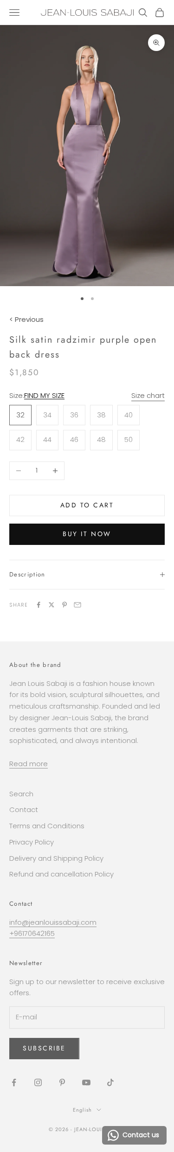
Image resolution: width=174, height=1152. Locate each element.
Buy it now (87, 533)
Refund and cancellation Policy (61, 874)
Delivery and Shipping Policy (56, 858)
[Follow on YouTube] (86, 1082)
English (82, 1110)
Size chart (148, 395)
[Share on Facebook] (38, 604)
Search (21, 794)
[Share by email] (77, 604)
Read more (28, 763)
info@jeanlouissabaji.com (53, 922)
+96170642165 (32, 933)
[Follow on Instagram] (38, 1082)
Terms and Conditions (46, 826)
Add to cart (87, 505)
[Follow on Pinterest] (62, 1082)
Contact (23, 809)
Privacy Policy (31, 842)
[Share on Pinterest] (64, 604)
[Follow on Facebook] (14, 1082)
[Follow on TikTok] (110, 1082)
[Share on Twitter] (51, 604)
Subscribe (44, 1048)
